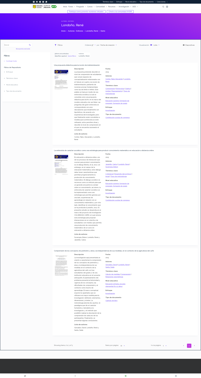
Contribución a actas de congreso (118, 117)
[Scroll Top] (176, 376)
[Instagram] (40, 2)
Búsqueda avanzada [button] (23, 49)
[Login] (167, 7)
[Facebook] (37, 2)
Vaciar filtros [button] (72, 56)
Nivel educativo (131, 2)
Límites (108, 91)
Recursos (111, 7)
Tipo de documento (146, 2)
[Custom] (25, 376)
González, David (111, 265)
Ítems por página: (112, 345)
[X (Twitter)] (34, 2)
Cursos (90, 7)
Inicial (107, 176)
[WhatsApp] (46, 2)
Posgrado (80, 7)
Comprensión (110, 88)
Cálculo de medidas (113, 274)
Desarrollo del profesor (122, 174)
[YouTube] (43, 2)
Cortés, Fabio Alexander (114, 79)
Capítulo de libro (111, 300)
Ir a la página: (156, 345)
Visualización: (144, 45)
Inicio (65, 7)
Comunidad (100, 7)
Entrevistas (120, 88)
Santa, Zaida (110, 267)
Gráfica (127, 88)
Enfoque (119, 2)
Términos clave (108, 2)
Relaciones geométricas (114, 277)
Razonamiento (117, 91)
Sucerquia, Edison (112, 167)
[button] (183, 345)
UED (134, 7)
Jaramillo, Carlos (111, 164)
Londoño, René (123, 164)
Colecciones (161, 2)
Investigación (124, 7)
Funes (70, 7)
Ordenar (88, 45)
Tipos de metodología (119, 176)
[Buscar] (163, 6)
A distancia (109, 174)
